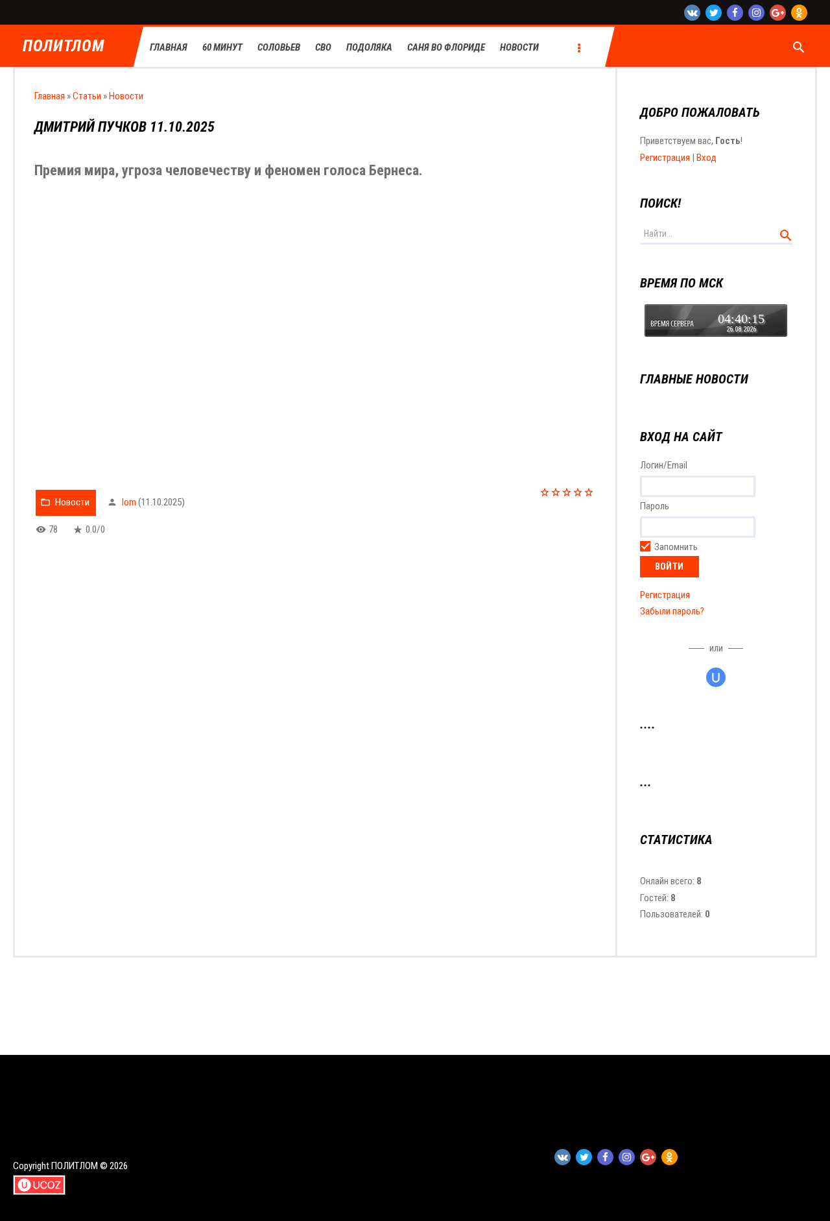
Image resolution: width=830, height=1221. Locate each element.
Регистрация (665, 157)
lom (129, 502)
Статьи (87, 96)
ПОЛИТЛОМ (63, 46)
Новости (126, 96)
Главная (49, 96)
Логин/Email (663, 465)
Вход (706, 157)
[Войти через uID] (716, 677)
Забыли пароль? (672, 611)
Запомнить (676, 547)
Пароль (654, 506)
